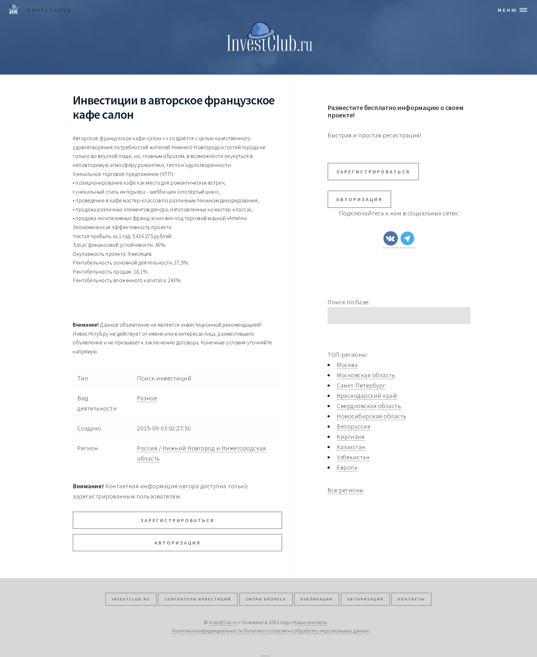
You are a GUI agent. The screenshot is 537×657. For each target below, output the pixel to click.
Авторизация (177, 543)
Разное (147, 398)
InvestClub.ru (131, 599)
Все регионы (346, 490)
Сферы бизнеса (266, 599)
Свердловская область (369, 406)
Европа (347, 467)
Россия (147, 448)
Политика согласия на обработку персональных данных (306, 630)
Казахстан (351, 447)
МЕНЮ (508, 10)
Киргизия (351, 436)
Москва (347, 365)
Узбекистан (353, 457)
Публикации (317, 599)
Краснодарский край (367, 395)
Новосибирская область (371, 416)
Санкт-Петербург (361, 385)
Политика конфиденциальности (207, 630)
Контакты (411, 599)
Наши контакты (310, 622)
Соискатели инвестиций (197, 599)
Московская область (366, 375)
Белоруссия (353, 426)
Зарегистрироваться (177, 520)
